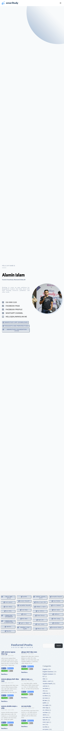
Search (59, 645)
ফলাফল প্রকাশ (46, 722)
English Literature (48, 674)
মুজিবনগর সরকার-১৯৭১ (26, 679)
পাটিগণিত (45, 715)
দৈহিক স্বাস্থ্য (45, 708)
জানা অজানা (45, 698)
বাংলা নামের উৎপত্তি (26, 706)
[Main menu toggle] (60, 3)
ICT (44, 676)
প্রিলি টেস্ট (45, 720)
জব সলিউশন (45, 695)
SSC (44, 679)
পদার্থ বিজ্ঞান (45, 712)
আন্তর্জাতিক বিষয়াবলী (47, 683)
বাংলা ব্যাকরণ (45, 729)
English (45, 669)
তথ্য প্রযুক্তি (45, 705)
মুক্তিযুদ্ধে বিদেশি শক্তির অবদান (29, 652)
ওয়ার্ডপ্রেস (45, 686)
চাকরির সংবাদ (45, 693)
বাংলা (44, 724)
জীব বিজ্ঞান (45, 700)
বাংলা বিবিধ (45, 727)
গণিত (44, 691)
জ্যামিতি (44, 703)
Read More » (4, 674)
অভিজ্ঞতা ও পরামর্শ (47, 681)
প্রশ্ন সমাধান (45, 717)
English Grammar (48, 671)
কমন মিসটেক (45, 688)
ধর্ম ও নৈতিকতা (46, 710)
